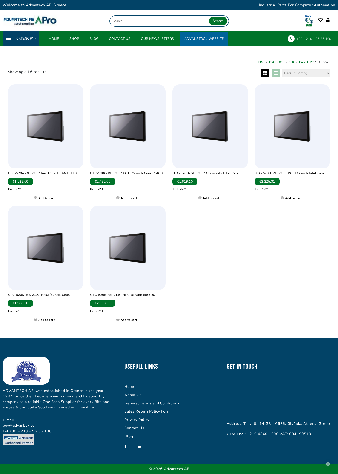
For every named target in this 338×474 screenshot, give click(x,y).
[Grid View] (265, 73)
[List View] (276, 73)
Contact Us (134, 428)
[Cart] (333, 20)
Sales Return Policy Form (147, 411)
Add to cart (46, 198)
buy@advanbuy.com (20, 425)
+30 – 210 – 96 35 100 (314, 39)
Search (218, 20)
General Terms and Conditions (151, 403)
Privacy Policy (136, 419)
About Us (133, 394)
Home (129, 386)
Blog (128, 436)
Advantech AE (176, 468)
